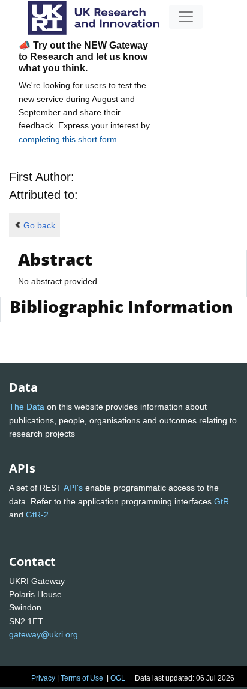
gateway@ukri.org (43, 634)
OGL (117, 678)
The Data (26, 406)
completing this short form (68, 139)
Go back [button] (39, 225)
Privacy (43, 678)
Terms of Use (82, 678)
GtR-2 (37, 514)
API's (73, 487)
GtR (221, 501)
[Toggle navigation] (186, 17)
